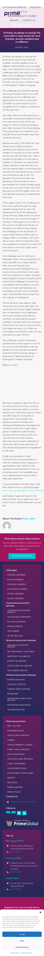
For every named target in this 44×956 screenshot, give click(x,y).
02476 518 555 (15, 872)
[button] (40, 912)
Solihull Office (12, 878)
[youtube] (19, 813)
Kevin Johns (29, 519)
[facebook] (13, 812)
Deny (22, 941)
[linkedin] (24, 813)
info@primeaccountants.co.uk (23, 802)
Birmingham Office (15, 840)
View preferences (22, 947)
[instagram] (8, 812)
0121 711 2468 (15, 889)
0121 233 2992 (15, 852)
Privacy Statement (26, 953)
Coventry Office (14, 858)
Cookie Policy (14, 953)
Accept (22, 934)
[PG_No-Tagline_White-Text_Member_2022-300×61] (22, 821)
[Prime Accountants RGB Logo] (12, 13)
